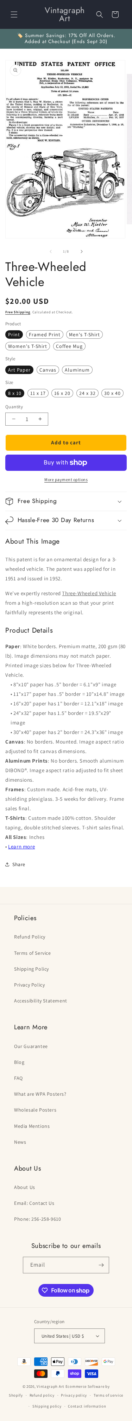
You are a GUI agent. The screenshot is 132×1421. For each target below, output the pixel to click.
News (20, 1142)
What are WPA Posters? (40, 1094)
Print (14, 334)
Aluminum (77, 370)
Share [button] (18, 864)
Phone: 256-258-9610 (37, 1219)
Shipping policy (47, 1406)
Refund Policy (29, 937)
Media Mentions (32, 1126)
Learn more (21, 846)
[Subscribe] (101, 1265)
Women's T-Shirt (27, 346)
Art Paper (19, 370)
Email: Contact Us (34, 1203)
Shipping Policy (31, 969)
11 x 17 (38, 393)
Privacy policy (74, 1395)
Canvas (47, 370)
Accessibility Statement (40, 1000)
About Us (24, 1187)
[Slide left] (50, 251)
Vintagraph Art (50, 1386)
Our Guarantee (31, 1046)
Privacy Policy (29, 985)
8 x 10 (14, 393)
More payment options (66, 479)
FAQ (18, 1078)
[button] (14, 14)
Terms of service (108, 1395)
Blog (19, 1062)
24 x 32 (87, 393)
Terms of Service (32, 953)
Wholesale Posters (35, 1110)
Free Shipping (17, 312)
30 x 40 (112, 393)
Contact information (87, 1406)
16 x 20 (62, 393)
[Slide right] (81, 251)
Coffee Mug (69, 346)
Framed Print (45, 334)
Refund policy (42, 1395)
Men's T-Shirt (84, 334)
